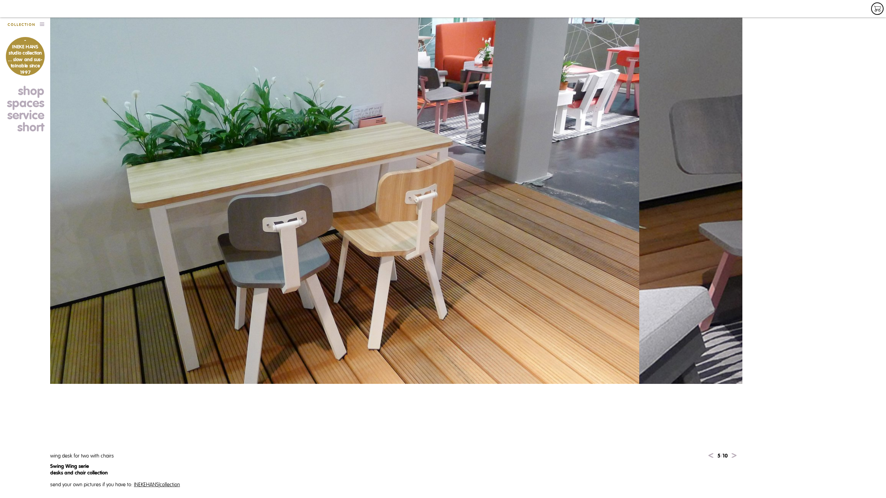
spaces (25, 103)
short (30, 128)
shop (31, 91)
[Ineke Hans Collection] (32, 8)
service (25, 115)
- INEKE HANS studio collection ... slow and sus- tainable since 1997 (24, 56)
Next (734, 455)
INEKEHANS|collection (157, 484)
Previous (711, 455)
